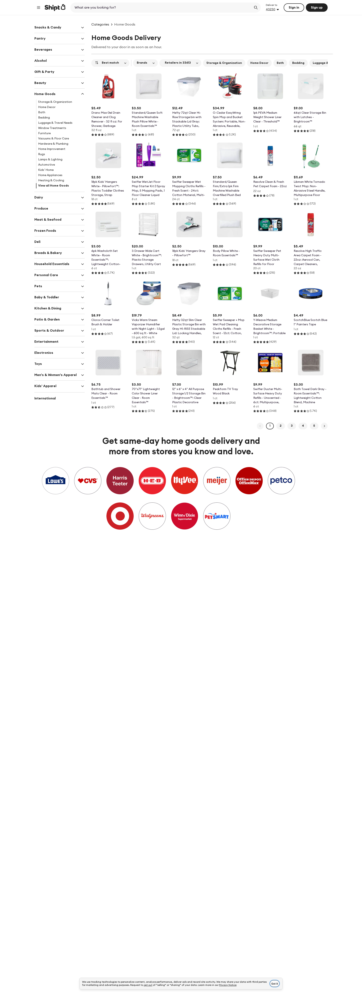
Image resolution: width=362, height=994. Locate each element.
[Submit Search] (256, 7)
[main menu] (38, 7)
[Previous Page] (260, 426)
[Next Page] (324, 426)
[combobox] (161, 7)
